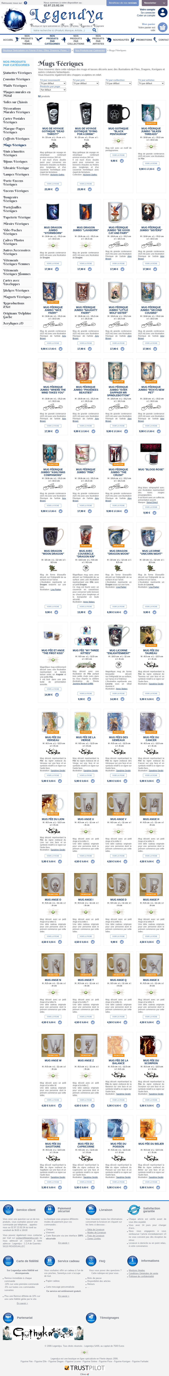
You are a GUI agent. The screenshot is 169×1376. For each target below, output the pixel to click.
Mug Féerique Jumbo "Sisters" (151, 229)
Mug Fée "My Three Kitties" (86, 652)
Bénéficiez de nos (123, 2)
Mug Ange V (118, 819)
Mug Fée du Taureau (151, 652)
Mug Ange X (151, 980)
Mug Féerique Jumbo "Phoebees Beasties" (85, 390)
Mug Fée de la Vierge (86, 739)
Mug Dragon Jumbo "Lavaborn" (86, 229)
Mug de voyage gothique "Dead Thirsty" (53, 131)
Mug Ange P (151, 899)
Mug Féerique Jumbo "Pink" (85, 471)
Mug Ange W (53, 1060)
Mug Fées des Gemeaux (118, 739)
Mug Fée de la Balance (118, 1062)
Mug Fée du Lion (53, 819)
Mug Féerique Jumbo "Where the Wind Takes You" (53, 390)
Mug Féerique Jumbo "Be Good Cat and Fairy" (118, 230)
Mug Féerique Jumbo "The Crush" (118, 472)
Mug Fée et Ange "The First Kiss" (53, 652)
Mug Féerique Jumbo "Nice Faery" (53, 310)
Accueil (8, 40)
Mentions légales (137, 1270)
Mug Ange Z (86, 1060)
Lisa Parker (56, 589)
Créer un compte (146, 15)
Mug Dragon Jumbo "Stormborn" (53, 230)
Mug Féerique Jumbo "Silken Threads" (151, 131)
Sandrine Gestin (156, 684)
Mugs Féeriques (117, 50)
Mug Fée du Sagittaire (53, 1145)
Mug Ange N (53, 980)
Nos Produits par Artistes (98, 40)
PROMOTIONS (144, 40)
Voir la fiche (53, 184)
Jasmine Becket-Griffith (83, 684)
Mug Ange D (118, 899)
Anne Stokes (89, 602)
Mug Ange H (151, 819)
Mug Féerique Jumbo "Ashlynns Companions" (53, 472)
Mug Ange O (53, 899)
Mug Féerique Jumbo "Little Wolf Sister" (118, 310)
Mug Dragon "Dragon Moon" (118, 552)
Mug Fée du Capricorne (85, 1145)
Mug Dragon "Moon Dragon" (53, 552)
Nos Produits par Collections (76, 40)
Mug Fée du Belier (151, 1143)
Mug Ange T (86, 980)
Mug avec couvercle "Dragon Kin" (86, 554)
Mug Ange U (86, 819)
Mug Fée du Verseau (53, 739)
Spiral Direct (152, 502)
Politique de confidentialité (141, 1276)
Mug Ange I (85, 899)
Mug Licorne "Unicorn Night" (151, 552)
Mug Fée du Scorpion (151, 1062)
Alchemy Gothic (57, 175)
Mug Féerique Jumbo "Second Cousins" (151, 310)
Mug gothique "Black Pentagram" (118, 131)
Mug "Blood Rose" (151, 469)
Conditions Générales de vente (143, 1273)
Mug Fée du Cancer (151, 739)
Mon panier (148, 24)
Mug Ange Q (118, 980)
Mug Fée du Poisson (118, 1145)
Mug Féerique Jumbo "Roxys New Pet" (151, 390)
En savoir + (63, 1243)
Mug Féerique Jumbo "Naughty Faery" (85, 310)
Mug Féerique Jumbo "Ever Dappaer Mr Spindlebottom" (118, 391)
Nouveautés (121, 40)
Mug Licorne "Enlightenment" (118, 652)
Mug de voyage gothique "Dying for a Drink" (85, 131)
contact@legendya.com (27, 1238)
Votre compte (147, 9)
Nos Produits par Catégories (52, 40)
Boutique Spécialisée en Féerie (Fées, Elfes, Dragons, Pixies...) (36, 50)
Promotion (151, 123)
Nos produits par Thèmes (27, 40)
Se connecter (148, 12)
